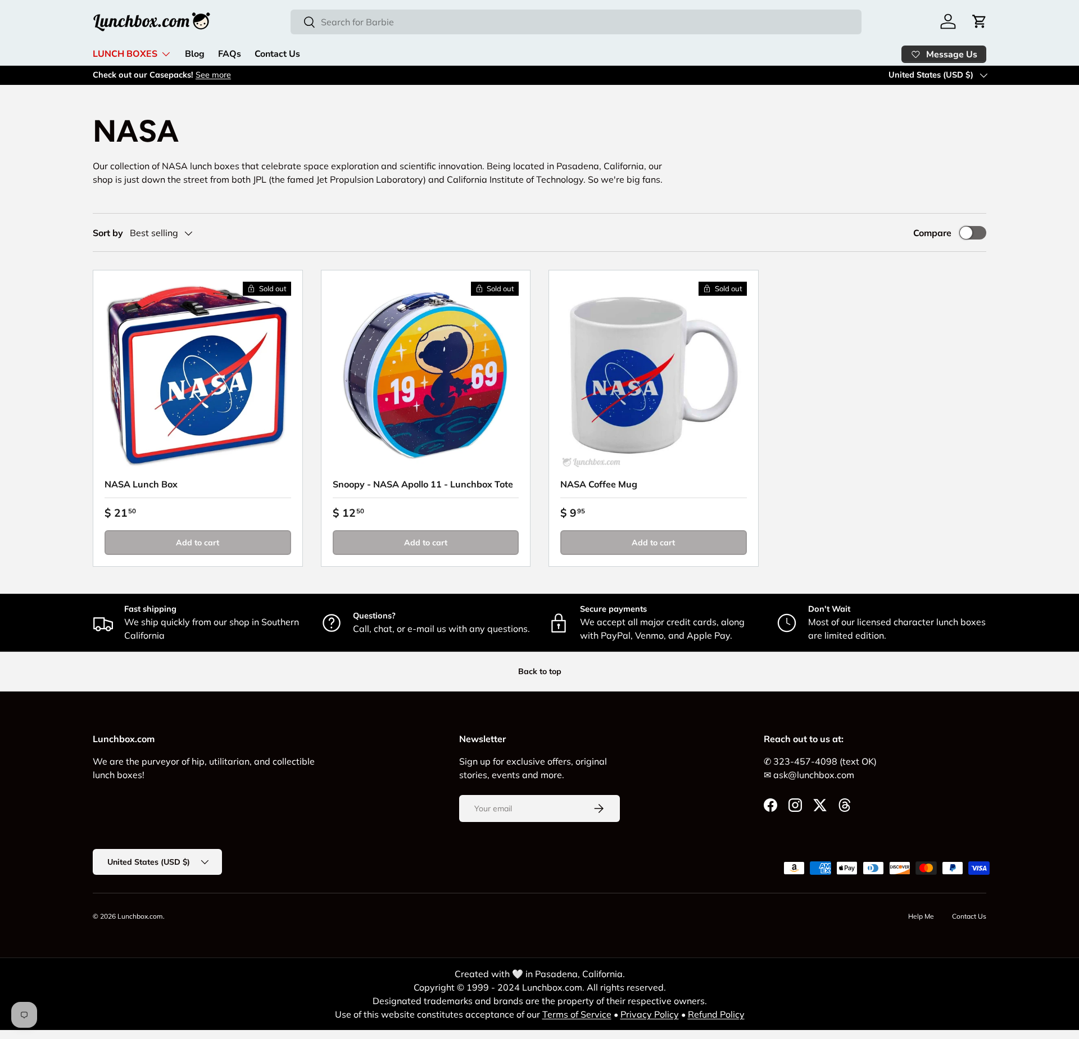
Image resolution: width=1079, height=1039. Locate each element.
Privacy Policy (649, 1014)
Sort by (108, 232)
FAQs (229, 54)
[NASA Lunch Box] (198, 375)
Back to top (539, 671)
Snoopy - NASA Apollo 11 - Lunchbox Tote (423, 484)
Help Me (921, 916)
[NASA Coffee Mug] (653, 375)
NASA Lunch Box (141, 484)
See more (213, 75)
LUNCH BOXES (125, 54)
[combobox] (576, 22)
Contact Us (277, 54)
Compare (932, 232)
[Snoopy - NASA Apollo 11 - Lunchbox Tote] (426, 375)
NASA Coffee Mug (598, 484)
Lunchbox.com (140, 916)
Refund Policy (716, 1014)
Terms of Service (576, 1014)
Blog (195, 54)
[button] (979, 21)
